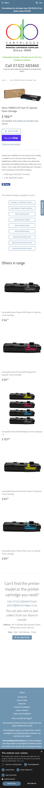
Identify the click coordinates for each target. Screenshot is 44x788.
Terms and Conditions (22, 714)
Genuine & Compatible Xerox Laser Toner (22, 202)
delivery (20, 121)
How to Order (22, 700)
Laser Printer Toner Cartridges (22, 208)
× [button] (41, 751)
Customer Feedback (22, 707)
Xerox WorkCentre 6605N (22, 248)
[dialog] (22, 768)
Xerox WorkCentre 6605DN (22, 243)
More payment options (11, 144)
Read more (20, 761)
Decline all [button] (32, 783)
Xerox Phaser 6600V (22, 231)
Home (4, 80)
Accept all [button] (11, 784)
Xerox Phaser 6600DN (22, 220)
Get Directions (22, 637)
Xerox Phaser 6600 (22, 214)
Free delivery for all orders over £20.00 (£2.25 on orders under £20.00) (22, 9)
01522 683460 (26, 65)
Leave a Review (22, 710)
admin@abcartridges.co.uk (22, 605)
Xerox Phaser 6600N (22, 225)
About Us (22, 704)
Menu (7, 3)
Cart (40, 3)
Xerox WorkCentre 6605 (22, 237)
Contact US (22, 697)
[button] (22, 779)
